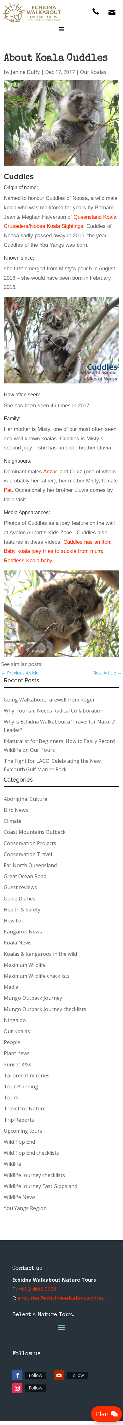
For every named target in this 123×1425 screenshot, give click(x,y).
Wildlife (12, 1163)
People (12, 1042)
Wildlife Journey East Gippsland (40, 1186)
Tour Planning (21, 1086)
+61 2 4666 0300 (37, 1288)
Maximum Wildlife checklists (37, 975)
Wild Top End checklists (31, 1152)
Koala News (18, 942)
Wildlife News (20, 1197)
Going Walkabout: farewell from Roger (49, 699)
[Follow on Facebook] (17, 1375)
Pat (8, 490)
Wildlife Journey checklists (34, 1175)
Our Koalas (93, 72)
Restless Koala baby (28, 560)
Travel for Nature (25, 1108)
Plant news (17, 1053)
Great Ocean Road (25, 876)
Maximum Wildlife (25, 964)
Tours (11, 1097)
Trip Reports (19, 1119)
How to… (14, 920)
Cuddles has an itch (86, 542)
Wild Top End (19, 1141)
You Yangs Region (25, 1208)
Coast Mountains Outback (35, 831)
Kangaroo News (23, 931)
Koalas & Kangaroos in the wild (40, 953)
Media (11, 986)
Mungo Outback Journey (33, 997)
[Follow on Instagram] (17, 1388)
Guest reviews (20, 887)
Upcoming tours (23, 1130)
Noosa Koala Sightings (56, 226)
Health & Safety (22, 909)
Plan (102, 1414)
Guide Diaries (19, 898)
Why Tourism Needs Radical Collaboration (53, 710)
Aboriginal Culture (25, 798)
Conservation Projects (30, 843)
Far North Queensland (30, 865)
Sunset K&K (17, 1064)
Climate (12, 820)
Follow (35, 1375)
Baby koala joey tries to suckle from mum (53, 551)
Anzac (50, 471)
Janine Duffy (25, 72)
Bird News (16, 809)
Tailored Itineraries (27, 1075)
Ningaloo (15, 1020)
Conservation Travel (28, 854)
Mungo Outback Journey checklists (45, 1009)
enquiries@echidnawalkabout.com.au (61, 1298)
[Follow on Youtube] (59, 1375)
